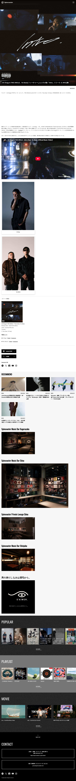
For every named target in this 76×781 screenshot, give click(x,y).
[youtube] (13, 366)
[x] (6, 366)
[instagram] (16, 366)
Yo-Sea (20, 130)
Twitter (8, 338)
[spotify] (2, 366)
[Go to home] (7, 2)
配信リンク (4, 334)
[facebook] (9, 366)
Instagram (13, 338)
